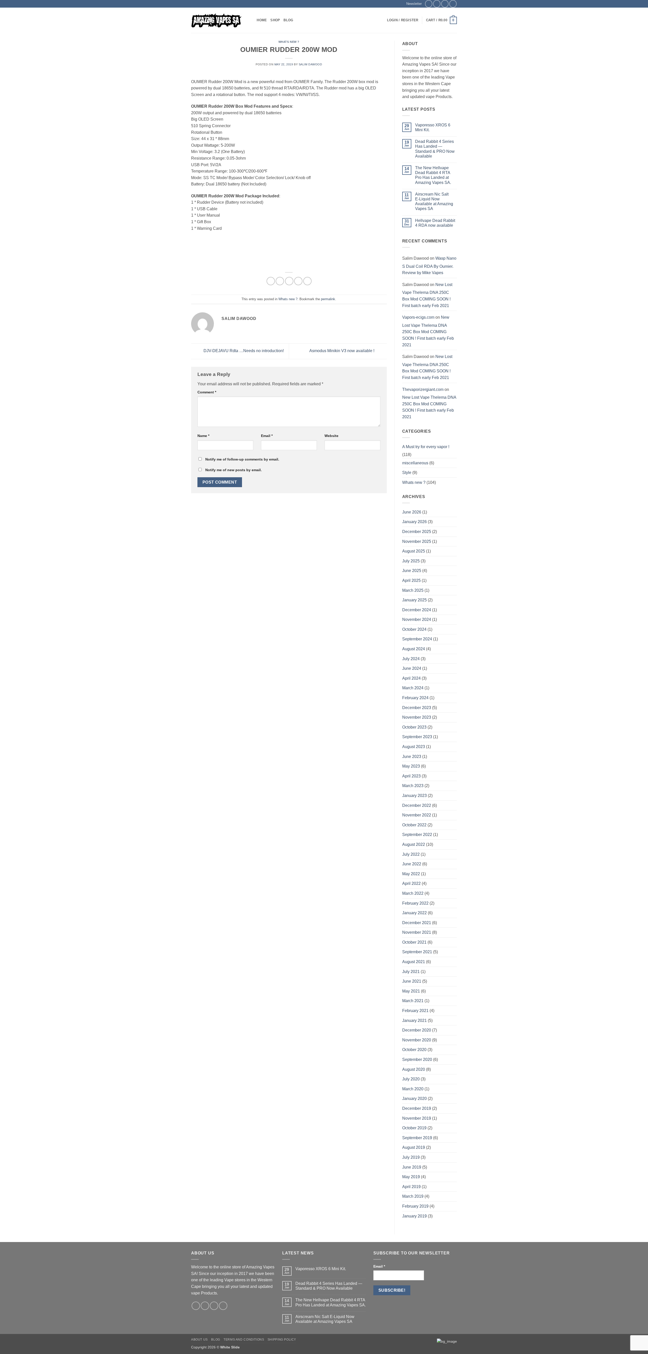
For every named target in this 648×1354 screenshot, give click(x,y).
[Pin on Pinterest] (298, 281)
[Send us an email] (445, 3)
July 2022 (411, 854)
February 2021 (415, 1010)
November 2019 (416, 1118)
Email (267, 436)
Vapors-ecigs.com (418, 317)
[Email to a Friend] (289, 281)
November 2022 (416, 815)
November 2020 (416, 1040)
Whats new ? (288, 41)
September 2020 (417, 1059)
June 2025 (411, 570)
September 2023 (417, 737)
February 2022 (415, 903)
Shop (275, 20)
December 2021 (416, 923)
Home (262, 20)
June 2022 (411, 864)
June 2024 (411, 668)
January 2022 (414, 913)
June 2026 (411, 512)
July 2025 (411, 561)
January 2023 (414, 795)
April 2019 (411, 1187)
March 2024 (412, 688)
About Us (199, 1339)
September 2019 (417, 1138)
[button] (412, 4)
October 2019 (414, 1128)
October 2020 (414, 1049)
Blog (288, 20)
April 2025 (411, 580)
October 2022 (414, 825)
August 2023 (413, 747)
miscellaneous (415, 463)
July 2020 (411, 1079)
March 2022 (412, 893)
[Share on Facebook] (271, 281)
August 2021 (413, 962)
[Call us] (453, 3)
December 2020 (416, 1030)
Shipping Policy (282, 1339)
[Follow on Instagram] (436, 3)
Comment (206, 392)
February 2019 (415, 1206)
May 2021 (411, 991)
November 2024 (416, 619)
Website (331, 436)
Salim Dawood (310, 64)
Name (203, 436)
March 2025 (412, 590)
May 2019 (411, 1177)
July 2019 (411, 1157)
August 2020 (413, 1069)
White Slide (230, 1347)
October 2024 (414, 629)
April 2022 (411, 883)
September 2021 (417, 952)
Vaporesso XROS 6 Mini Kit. (432, 127)
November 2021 (416, 932)
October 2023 (414, 727)
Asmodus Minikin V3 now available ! (342, 351)
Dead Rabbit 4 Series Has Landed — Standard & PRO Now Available (435, 148)
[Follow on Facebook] (428, 3)
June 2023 (411, 756)
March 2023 (412, 786)
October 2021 (414, 942)
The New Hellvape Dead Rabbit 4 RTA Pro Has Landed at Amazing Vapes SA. (433, 175)
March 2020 (412, 1089)
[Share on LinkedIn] (307, 281)
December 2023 (416, 707)
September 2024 (417, 639)
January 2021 (414, 1020)
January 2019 (414, 1216)
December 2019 (416, 1108)
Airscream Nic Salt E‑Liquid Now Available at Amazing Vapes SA (434, 201)
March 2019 (412, 1196)
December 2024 (416, 610)
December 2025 (416, 531)
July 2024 (411, 659)
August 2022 (413, 844)
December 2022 (416, 805)
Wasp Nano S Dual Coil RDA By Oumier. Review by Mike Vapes (429, 265)
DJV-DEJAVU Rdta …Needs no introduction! (243, 351)
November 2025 (416, 541)
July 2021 (411, 971)
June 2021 (411, 981)
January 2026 (414, 522)
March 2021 (412, 1001)
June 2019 (411, 1167)
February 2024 (415, 698)
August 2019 (413, 1147)
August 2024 (413, 649)
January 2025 (414, 600)
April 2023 (411, 776)
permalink (328, 299)
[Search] (251, 20)
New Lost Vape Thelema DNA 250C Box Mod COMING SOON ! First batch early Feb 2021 (427, 295)
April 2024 (411, 678)
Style (406, 472)
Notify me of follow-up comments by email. (242, 459)
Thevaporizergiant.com (422, 389)
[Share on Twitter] (280, 281)
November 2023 (416, 717)
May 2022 (411, 874)
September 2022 (417, 834)
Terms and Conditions (244, 1339)
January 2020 (414, 1098)
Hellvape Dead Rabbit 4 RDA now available (435, 222)
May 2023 (411, 766)
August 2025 (413, 551)
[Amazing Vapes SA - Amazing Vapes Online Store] (216, 20)
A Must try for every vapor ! (425, 447)
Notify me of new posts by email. (233, 470)
